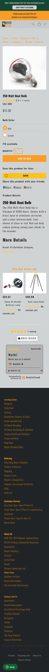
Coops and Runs (11, 438)
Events (7, 564)
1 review (26, 100)
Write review (28, 338)
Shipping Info (24, 656)
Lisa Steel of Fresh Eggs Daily (17, 609)
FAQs (6, 488)
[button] (24, 7)
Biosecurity (9, 546)
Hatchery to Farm (12, 576)
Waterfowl (9, 408)
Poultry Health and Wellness (17, 434)
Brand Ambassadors (13, 605)
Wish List (8, 493)
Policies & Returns (12, 467)
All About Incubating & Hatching (18, 429)
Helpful (13, 370)
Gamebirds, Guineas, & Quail (17, 416)
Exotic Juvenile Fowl (13, 421)
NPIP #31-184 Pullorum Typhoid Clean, (21, 538)
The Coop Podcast (12, 635)
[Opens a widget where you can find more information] (10, 667)
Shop (14, 38)
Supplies (17, 41)
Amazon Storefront (12, 639)
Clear (11, 135)
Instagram (8, 618)
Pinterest (8, 631)
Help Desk (8, 442)
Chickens (8, 403)
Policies (11, 656)
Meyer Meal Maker (12, 581)
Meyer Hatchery (11, 551)
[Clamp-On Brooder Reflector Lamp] (13, 283)
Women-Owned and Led (14, 568)
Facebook (8, 626)
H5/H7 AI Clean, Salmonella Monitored (21, 542)
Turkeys (7, 412)
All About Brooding (12, 425)
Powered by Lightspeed (24, 664)
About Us (37, 656)
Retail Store (9, 522)
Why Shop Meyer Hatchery (16, 462)
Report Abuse (24, 660)
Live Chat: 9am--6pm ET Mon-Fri (18, 505)
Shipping (8, 471)
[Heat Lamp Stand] (36, 283)
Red (9, 128)
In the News (9, 559)
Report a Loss (10, 475)
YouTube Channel (12, 613)
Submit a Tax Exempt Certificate (18, 484)
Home (5, 38)
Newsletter (9, 600)
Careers (7, 555)
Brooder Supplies (34, 41)
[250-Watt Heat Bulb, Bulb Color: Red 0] (24, 68)
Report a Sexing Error (14, 480)
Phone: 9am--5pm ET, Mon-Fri (17, 518)
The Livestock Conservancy (16, 585)
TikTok (7, 622)
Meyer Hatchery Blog (13, 447)
